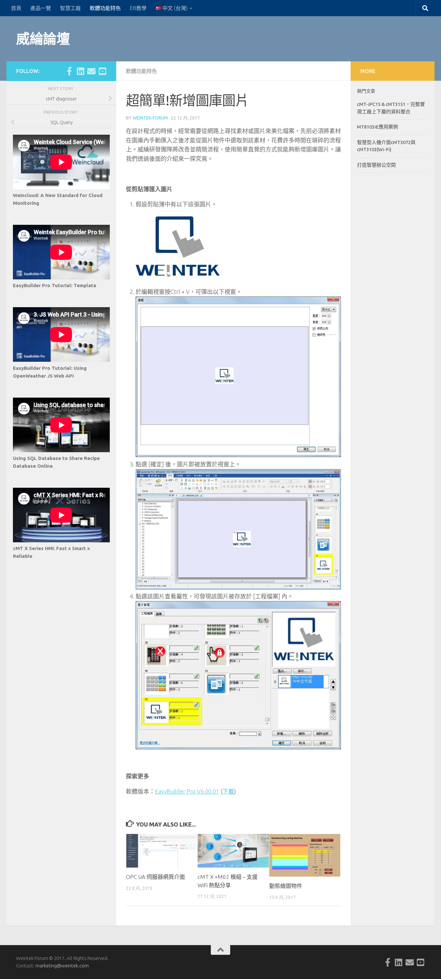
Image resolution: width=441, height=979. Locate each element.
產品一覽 (40, 8)
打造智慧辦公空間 (376, 165)
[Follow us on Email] (91, 71)
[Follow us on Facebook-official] (69, 71)
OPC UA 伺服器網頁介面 (155, 877)
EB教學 (138, 8)
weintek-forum (150, 117)
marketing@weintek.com (62, 965)
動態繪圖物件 (285, 886)
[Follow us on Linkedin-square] (80, 71)
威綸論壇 (43, 38)
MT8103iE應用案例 (377, 127)
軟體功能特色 (105, 8)
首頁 (16, 8)
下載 (228, 791)
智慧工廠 (70, 8)
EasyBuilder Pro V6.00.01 (187, 791)
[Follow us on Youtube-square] (102, 71)
